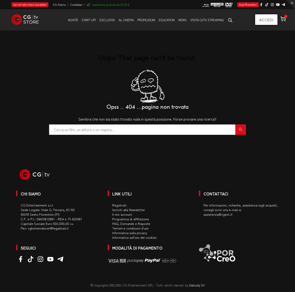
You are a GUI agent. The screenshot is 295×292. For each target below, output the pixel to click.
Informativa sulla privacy (129, 232)
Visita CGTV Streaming (207, 20)
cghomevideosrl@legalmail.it (48, 228)
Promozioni (146, 20)
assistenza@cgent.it (218, 214)
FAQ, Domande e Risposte (131, 223)
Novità (73, 20)
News (182, 20)
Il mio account (122, 214)
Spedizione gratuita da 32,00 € (111, 4)
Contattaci (76, 4)
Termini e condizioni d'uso (130, 228)
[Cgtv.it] (25, 17)
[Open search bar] (230, 20)
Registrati (119, 205)
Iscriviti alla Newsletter (128, 209)
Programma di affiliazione (130, 219)
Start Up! (89, 20)
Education (167, 20)
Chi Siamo (59, 4)
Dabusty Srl (197, 285)
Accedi (266, 19)
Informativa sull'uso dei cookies (134, 237)
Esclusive (107, 20)
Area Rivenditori (248, 4)
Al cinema (126, 20)
